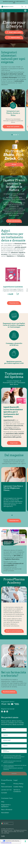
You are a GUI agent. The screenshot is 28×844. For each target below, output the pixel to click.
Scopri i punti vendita (15, 32)
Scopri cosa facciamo (14, 221)
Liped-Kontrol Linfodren (13, 287)
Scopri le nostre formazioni (14, 631)
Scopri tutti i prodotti (13, 126)
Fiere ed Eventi (6, 786)
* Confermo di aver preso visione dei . (12, 761)
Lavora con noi (6, 790)
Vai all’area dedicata (9, 691)
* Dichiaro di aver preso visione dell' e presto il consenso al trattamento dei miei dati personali (13, 757)
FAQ (2, 802)
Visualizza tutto (14, 303)
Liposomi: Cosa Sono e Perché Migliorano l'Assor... (13, 488)
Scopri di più (14, 443)
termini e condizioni (8, 762)
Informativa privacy (8, 756)
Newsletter (5, 812)
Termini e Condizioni (17, 790)
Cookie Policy (18, 786)
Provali (14, 164)
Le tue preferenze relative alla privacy (12, 840)
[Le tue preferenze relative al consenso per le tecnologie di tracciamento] (25, 841)
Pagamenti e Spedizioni (5, 805)
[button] (22, 6)
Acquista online (15, 37)
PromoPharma (10, 828)
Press (3, 783)
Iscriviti (14, 773)
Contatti (4, 793)
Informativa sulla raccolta (6, 842)
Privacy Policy (18, 783)
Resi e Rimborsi (6, 809)
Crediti (3, 836)
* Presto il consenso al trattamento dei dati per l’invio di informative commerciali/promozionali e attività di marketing (15, 767)
